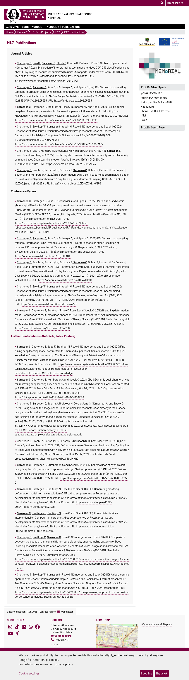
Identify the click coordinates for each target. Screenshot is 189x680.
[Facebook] (37, 626)
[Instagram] (10, 626)
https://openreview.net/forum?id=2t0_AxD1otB (65, 280)
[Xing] (17, 633)
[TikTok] (17, 626)
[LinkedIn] (24, 626)
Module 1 (38, 27)
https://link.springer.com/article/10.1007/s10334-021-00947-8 (49, 397)
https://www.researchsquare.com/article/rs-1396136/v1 (46, 81)
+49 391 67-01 (62, 639)
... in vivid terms (17, 27)
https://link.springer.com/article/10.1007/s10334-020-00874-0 (71, 480)
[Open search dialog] (162, 3)
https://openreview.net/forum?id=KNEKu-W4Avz (49, 304)
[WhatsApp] (30, 626)
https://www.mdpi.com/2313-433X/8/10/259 (76, 183)
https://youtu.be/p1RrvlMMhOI (62, 458)
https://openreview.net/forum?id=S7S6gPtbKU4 (42, 256)
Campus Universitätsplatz (157, 624)
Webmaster (67, 611)
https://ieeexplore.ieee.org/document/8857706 (42, 328)
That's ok (162, 673)
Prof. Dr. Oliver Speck (153, 87)
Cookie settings (29, 673)
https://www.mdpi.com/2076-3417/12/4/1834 (71, 164)
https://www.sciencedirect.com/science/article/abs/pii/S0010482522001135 (59, 144)
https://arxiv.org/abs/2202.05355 (73, 100)
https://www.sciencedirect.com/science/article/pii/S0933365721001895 (56, 120)
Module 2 (53, 27)
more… (56, 644)
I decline (146, 673)
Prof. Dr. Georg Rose (153, 127)
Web (144, 120)
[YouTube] (10, 633)
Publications (71, 27)
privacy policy (64, 664)
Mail (144, 115)
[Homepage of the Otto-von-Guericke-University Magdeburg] (25, 16)
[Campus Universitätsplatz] (117, 647)
